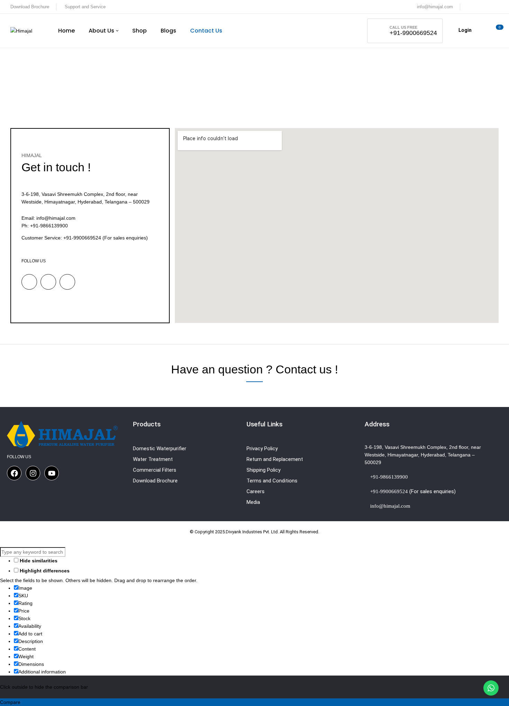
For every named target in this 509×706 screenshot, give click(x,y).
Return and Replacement (275, 459)
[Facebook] (14, 473)
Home (235, 89)
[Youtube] (51, 473)
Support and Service (85, 6)
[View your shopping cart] (496, 31)
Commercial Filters (154, 470)
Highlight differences (44, 570)
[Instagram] (33, 473)
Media (253, 502)
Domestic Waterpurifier (159, 448)
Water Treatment (153, 459)
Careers (256, 491)
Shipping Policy (263, 470)
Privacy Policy (262, 448)
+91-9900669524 (413, 32)
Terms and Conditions (272, 481)
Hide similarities (37, 560)
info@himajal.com (435, 6)
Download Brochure (29, 6)
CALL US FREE (403, 27)
